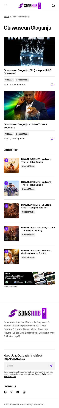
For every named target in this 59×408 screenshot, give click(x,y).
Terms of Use (10, 376)
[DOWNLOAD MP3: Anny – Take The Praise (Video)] (11, 233)
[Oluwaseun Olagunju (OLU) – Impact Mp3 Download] (29, 51)
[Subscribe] (51, 366)
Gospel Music (22, 80)
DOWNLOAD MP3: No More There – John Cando (36, 160)
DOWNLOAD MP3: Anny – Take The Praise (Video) (38, 229)
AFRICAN (9, 80)
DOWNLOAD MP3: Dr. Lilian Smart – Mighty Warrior (36, 206)
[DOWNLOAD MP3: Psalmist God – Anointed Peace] (11, 256)
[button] (5, 5)
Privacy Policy (41, 374)
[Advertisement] (29, 278)
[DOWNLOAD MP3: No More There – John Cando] (11, 165)
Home (6, 16)
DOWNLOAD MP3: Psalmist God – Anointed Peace (36, 252)
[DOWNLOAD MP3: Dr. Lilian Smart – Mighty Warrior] (11, 210)
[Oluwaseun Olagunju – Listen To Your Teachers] (29, 105)
